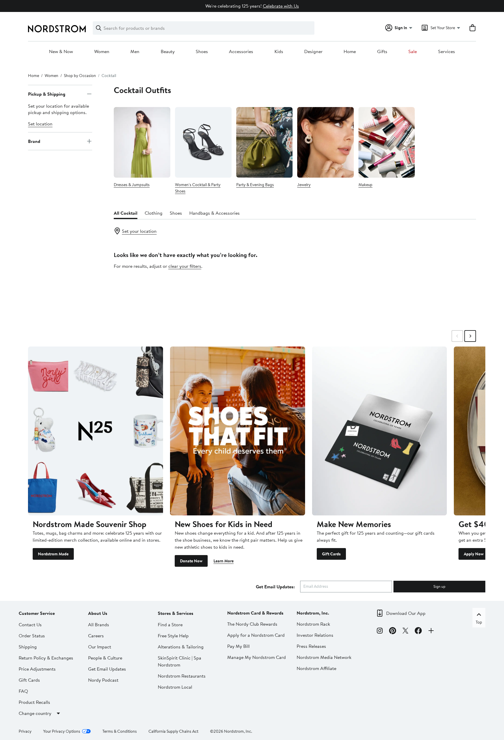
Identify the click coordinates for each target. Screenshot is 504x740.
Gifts (382, 52)
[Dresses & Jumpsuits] (142, 142)
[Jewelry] (325, 142)
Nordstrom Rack (313, 624)
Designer (313, 52)
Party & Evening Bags (255, 185)
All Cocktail (125, 213)
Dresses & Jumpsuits (132, 185)
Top (479, 622)
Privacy (25, 731)
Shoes (202, 52)
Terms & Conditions (119, 731)
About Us (97, 613)
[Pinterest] (392, 631)
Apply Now (474, 554)
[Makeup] (386, 142)
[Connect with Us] (431, 631)
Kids (278, 52)
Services (446, 52)
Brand (34, 141)
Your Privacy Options (61, 731)
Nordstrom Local (175, 687)
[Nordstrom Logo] (57, 28)
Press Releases (311, 646)
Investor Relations (315, 635)
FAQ (23, 691)
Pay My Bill (238, 646)
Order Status (32, 635)
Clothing (153, 213)
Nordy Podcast (103, 680)
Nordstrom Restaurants (182, 676)
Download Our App (406, 613)
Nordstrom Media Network (324, 657)
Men (134, 52)
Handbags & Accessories (214, 213)
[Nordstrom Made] (95, 431)
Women (101, 52)
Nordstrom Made (53, 554)
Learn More (224, 561)
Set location (40, 123)
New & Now (61, 52)
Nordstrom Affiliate (316, 668)
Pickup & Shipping (46, 94)
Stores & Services (175, 613)
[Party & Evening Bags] (264, 142)
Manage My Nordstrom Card (256, 657)
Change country (35, 713)
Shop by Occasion (80, 75)
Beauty (168, 52)
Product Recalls (34, 702)
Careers (96, 635)
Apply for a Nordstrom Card (256, 635)
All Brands (98, 624)
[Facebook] (418, 631)
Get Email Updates (107, 669)
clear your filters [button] (184, 266)
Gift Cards (331, 554)
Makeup (365, 185)
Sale (412, 52)
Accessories (241, 52)
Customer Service (37, 613)
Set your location (139, 231)
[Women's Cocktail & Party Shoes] (203, 142)
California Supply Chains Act (173, 731)
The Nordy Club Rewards (252, 624)
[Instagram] (379, 631)
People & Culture (105, 658)
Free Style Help (173, 635)
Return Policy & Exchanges (46, 658)
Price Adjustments (37, 669)
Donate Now (191, 561)
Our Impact (99, 646)
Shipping (28, 646)
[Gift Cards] (379, 431)
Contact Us (30, 624)
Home (350, 52)
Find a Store (170, 624)
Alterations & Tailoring (181, 646)
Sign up (439, 586)
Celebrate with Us (281, 6)
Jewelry (304, 185)
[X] (405, 631)
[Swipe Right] (470, 336)
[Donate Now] (237, 431)
